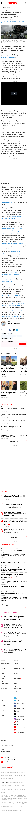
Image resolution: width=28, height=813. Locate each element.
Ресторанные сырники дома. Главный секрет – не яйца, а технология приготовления (15, 651)
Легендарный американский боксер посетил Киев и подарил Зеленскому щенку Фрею (13, 549)
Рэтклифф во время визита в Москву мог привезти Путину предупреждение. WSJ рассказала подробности (13, 569)
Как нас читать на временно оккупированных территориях (5, 750)
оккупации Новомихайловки (12, 316)
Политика (3, 666)
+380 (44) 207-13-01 (9, 757)
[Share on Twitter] (13, 330)
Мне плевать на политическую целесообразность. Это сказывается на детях (13, 428)
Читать (23, 343)
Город (2, 694)
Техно (2, 678)
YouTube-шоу (17, 688)
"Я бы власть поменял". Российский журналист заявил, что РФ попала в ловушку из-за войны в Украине (13, 562)
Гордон (3, 7)
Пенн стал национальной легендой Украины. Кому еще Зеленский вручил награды (8, 393)
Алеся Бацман (20, 716)
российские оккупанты (7, 338)
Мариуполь (4, 713)
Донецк (3, 705)
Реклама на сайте (5, 743)
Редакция (3, 740)
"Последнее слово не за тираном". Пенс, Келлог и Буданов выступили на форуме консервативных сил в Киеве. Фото (15, 522)
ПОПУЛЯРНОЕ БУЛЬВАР (9, 612)
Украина (4, 333)
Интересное (4, 688)
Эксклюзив (17, 678)
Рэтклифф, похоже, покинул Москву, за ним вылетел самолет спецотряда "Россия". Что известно (14, 599)
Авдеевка (10, 333)
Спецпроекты (17, 691)
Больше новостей (13, 608)
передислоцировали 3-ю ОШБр (13, 244)
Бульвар (4, 379)
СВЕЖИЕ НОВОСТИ (7, 544)
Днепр (2, 710)
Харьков (3, 708)
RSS (17, 724)
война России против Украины (9, 335)
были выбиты (7, 281)
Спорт (2, 673)
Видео (15, 683)
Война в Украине (5, 663)
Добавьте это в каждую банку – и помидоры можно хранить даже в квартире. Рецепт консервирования (14, 626)
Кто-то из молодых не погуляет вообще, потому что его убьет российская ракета (13, 408)
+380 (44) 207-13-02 (9, 759)
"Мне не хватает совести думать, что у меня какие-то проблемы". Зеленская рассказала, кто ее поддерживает (15, 633)
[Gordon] (13, 3)
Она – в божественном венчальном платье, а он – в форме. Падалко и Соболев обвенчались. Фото (14, 618)
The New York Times (8, 57)
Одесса (3, 703)
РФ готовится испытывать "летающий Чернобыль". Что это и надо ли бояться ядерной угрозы (12, 576)
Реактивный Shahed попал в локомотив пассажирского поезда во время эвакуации (15, 514)
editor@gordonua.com (10, 762)
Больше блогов (14, 441)
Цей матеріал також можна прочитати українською (13, 22)
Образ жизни (4, 681)
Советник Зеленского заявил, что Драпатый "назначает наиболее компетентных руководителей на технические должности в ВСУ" (13, 505)
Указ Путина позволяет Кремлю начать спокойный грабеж (13, 421)
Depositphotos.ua (5, 782)
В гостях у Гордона (19, 668)
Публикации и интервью (20, 666)
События (8, 7)
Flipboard (18, 721)
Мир (2, 671)
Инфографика (4, 686)
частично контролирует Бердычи (14, 310)
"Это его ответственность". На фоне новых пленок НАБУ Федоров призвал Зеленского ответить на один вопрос (15, 496)
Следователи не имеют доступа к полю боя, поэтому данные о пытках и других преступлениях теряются (14, 435)
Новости (3, 660)
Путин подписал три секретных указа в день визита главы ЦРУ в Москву (12, 587)
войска (19, 335)
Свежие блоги (6, 404)
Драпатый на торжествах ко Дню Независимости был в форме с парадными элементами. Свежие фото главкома (15, 642)
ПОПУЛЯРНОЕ (5, 491)
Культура (3, 676)
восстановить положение (11, 295)
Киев (2, 698)
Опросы (16, 686)
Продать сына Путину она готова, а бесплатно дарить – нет (13, 415)
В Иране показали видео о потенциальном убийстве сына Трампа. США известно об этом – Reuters (13, 555)
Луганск (3, 715)
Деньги (3, 668)
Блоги (9, 376)
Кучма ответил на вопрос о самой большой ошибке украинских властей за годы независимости (15, 531)
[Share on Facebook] (10, 330)
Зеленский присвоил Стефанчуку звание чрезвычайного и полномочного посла (12, 592)
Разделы (16, 660)
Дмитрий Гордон (20, 698)
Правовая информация (7, 745)
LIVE (15, 676)
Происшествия (5, 683)
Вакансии (3, 738)
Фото (15, 681)
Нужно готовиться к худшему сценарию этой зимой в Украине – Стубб (14, 582)
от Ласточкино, (13, 272)
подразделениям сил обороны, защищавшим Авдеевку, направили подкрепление (13, 231)
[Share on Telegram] (17, 330)
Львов (2, 700)
